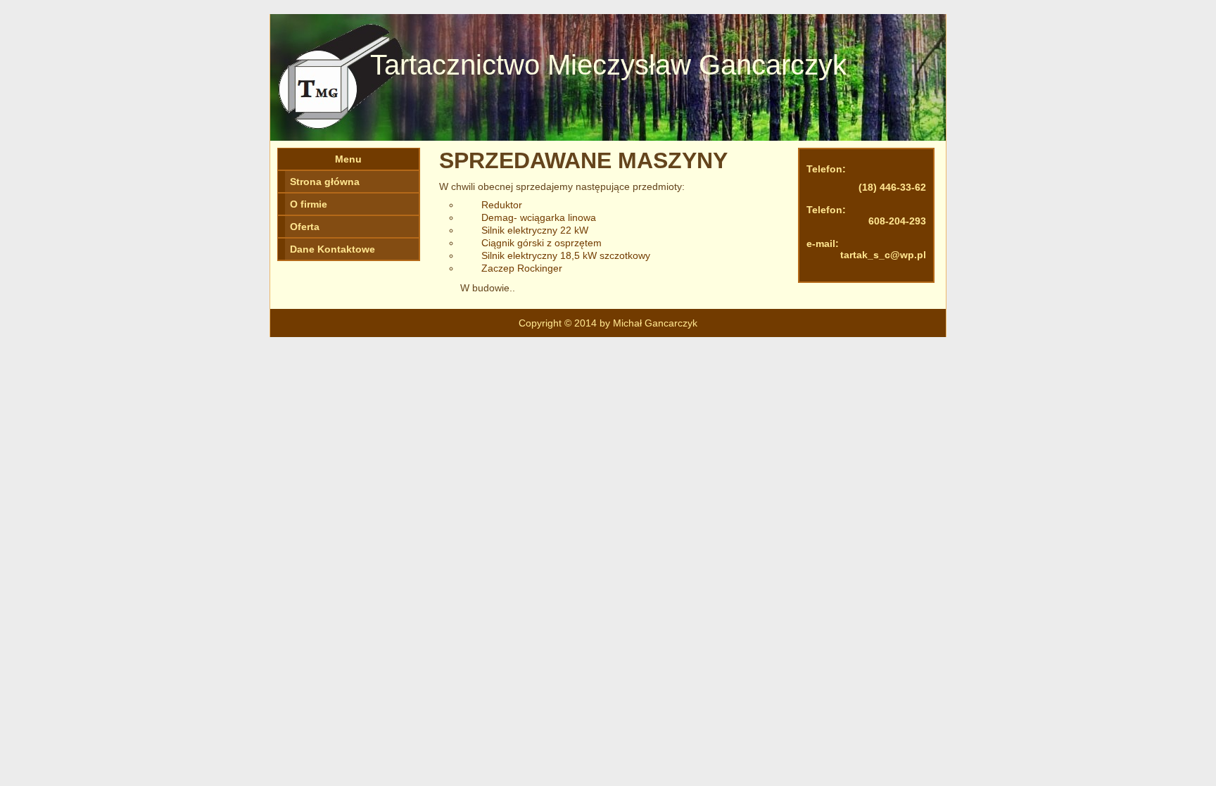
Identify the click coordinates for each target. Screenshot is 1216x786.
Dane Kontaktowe (332, 249)
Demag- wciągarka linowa (538, 217)
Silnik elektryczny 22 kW (534, 230)
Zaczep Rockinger (521, 268)
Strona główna (325, 181)
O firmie (308, 204)
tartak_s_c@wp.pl (883, 254)
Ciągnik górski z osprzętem (541, 242)
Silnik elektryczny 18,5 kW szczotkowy (565, 255)
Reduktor (501, 204)
